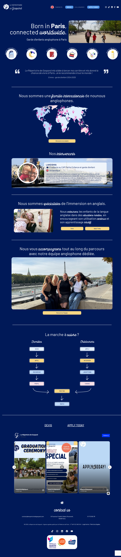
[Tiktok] (52, 531)
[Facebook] (67, 531)
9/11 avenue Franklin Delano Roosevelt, (62, 516)
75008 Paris (62, 518)
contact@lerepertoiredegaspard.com (33, 516)
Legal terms (85, 524)
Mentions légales (95, 524)
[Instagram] (57, 531)
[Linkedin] (62, 531)
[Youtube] (72, 531)
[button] (70, 32)
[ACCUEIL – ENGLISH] (52, 7)
